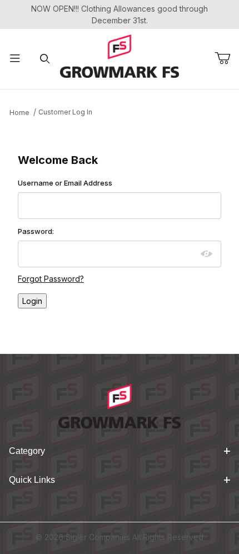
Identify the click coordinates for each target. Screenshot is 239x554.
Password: (36, 231)
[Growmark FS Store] (119, 405)
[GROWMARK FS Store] (120, 55)
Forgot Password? (51, 278)
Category (27, 451)
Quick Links (32, 480)
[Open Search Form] (45, 59)
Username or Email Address (65, 182)
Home (19, 112)
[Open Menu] (15, 59)
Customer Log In (65, 112)
